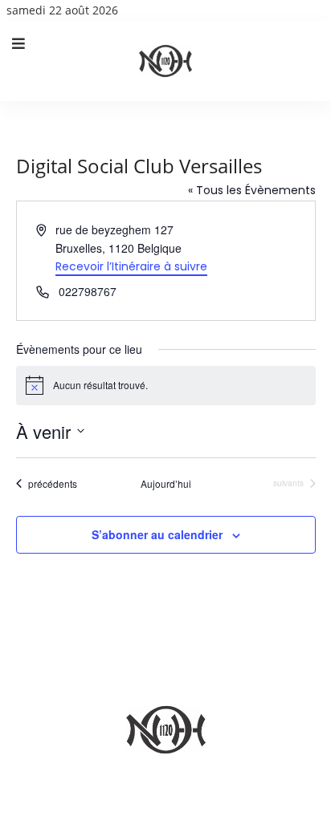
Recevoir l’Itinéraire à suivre (131, 266)
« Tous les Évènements (252, 190)
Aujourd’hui (166, 483)
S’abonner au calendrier (157, 534)
